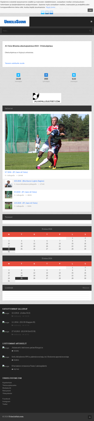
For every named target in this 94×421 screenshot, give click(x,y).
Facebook (6, 399)
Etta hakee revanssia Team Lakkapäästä (29, 366)
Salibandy (17, 316)
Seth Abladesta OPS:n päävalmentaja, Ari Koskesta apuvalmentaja (40, 357)
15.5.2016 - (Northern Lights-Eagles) (29, 181)
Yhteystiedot (7, 393)
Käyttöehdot (7, 383)
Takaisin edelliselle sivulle (14, 63)
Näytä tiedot (50, 7)
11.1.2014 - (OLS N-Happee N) (23, 322)
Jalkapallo (11, 175)
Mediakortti (6, 388)
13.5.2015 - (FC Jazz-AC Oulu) (25, 203)
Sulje (90, 10)
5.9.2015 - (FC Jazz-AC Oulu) (25, 192)
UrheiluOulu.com (16, 416)
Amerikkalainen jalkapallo (26, 184)
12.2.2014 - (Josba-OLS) (21, 313)
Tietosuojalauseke (9, 385)
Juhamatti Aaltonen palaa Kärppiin (27, 347)
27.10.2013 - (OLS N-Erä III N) (23, 331)
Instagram (6, 401)
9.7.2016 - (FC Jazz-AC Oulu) (16, 172)
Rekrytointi (6, 391)
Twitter (5, 404)
